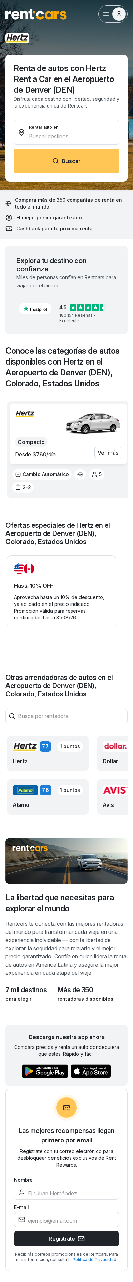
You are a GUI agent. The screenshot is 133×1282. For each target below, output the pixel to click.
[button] (35, 308)
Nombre (23, 1180)
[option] (42, 474)
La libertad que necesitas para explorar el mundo (59, 903)
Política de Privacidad (95, 1259)
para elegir (18, 999)
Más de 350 (75, 990)
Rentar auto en (43, 127)
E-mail (21, 1207)
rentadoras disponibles (85, 999)
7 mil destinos (26, 990)
